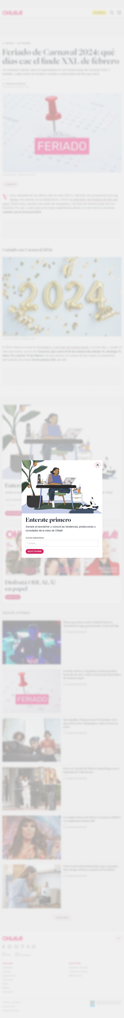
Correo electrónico (35, 538)
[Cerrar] (97, 465)
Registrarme (35, 551)
